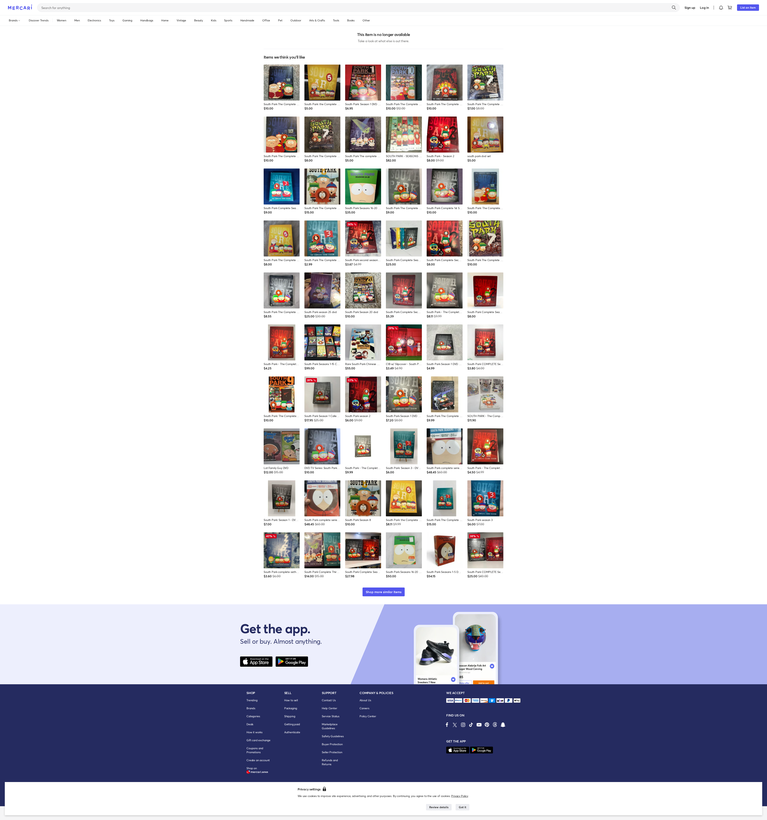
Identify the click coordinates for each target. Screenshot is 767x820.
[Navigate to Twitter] (455, 725)
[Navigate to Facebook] (447, 725)
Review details (438, 807)
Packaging (290, 708)
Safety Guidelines (333, 736)
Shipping (289, 716)
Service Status (330, 716)
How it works (254, 732)
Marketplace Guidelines (329, 726)
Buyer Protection (332, 744)
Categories (253, 716)
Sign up (690, 7)
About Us (365, 700)
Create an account (258, 760)
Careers (364, 708)
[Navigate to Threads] (495, 725)
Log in (704, 7)
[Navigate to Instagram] (463, 725)
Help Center (329, 708)
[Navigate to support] (450, 700)
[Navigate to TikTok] (471, 725)
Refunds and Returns (330, 762)
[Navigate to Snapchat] (503, 725)
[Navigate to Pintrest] (487, 725)
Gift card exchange (258, 740)
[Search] (674, 8)
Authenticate (292, 732)
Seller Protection (332, 752)
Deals (249, 724)
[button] (721, 8)
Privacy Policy (459, 796)
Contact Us (329, 700)
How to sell (291, 700)
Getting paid (292, 724)
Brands (250, 708)
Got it (462, 807)
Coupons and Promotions (254, 750)
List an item (748, 7)
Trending (251, 700)
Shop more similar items (383, 592)
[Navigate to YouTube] (479, 725)
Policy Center (368, 716)
